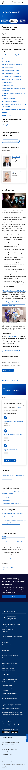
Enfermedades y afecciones (9, 7)
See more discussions (10, 460)
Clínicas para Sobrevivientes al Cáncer (12, 64)
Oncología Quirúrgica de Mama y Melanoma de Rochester (14, 89)
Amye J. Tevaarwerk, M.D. (18, 172)
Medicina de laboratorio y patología (11, 79)
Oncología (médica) (7, 82)
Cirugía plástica (6, 61)
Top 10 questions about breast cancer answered (12, 513)
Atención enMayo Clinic (22, 21)
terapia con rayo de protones (12, 273)
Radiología (4, 112)
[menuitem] (4, 21)
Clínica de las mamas (7, 67)
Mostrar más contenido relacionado (9, 482)
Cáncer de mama (11, 11)
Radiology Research (7, 125)
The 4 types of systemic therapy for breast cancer (13, 516)
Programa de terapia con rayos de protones (13, 109)
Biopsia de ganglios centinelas (8, 497)
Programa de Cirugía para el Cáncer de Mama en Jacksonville (14, 105)
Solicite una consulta (7, 370)
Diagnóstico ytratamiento (5, 21)
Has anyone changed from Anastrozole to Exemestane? (13, 435)
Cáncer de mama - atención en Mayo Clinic (11, 365)
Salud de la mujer (6, 115)
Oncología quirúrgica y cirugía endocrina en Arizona (13, 94)
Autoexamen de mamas (7, 478)
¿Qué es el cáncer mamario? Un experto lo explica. (13, 475)
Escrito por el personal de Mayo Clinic (10, 362)
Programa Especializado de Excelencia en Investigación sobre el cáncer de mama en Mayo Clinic (13, 303)
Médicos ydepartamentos (13, 21)
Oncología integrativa (7, 85)
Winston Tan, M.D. (16, 156)
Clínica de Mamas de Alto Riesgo (10, 70)
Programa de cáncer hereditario (10, 101)
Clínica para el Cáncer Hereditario (11, 73)
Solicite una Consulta (8, 16)
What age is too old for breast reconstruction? (14, 421)
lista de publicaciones (15, 336)
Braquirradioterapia (6, 500)
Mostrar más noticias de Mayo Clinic (10, 527)
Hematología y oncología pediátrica (11, 76)
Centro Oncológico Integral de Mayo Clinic (14, 291)
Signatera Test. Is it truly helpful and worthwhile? (11, 449)
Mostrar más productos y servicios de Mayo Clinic (13, 541)
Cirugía (3, 58)
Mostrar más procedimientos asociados (10, 503)
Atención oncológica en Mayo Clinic (11, 55)
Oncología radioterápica (8, 98)
